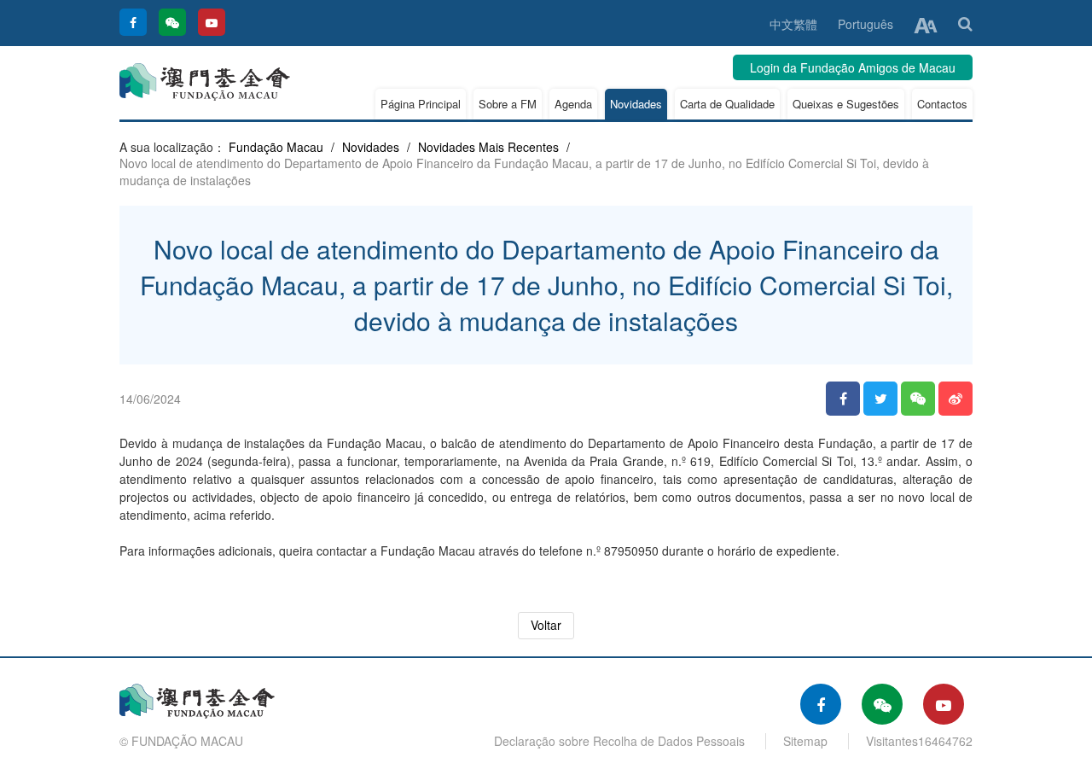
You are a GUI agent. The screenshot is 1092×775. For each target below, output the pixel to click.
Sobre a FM (508, 104)
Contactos (942, 104)
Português (865, 23)
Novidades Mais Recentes (488, 146)
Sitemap (805, 740)
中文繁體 (793, 23)
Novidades (636, 104)
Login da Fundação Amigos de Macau (853, 67)
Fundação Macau (276, 146)
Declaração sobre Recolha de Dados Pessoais (619, 740)
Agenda (573, 104)
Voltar (546, 624)
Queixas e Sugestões (846, 104)
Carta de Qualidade (727, 104)
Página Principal (420, 104)
